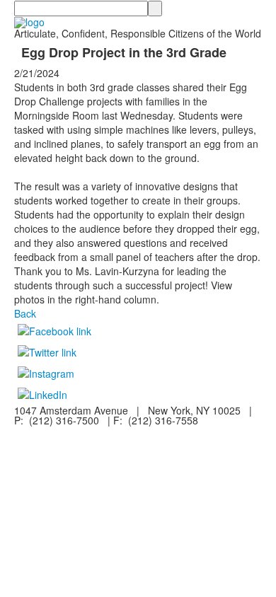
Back (25, 313)
